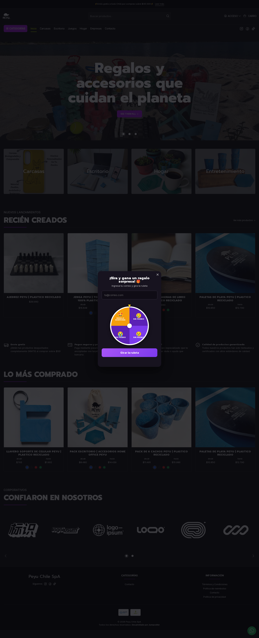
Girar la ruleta (129, 352)
